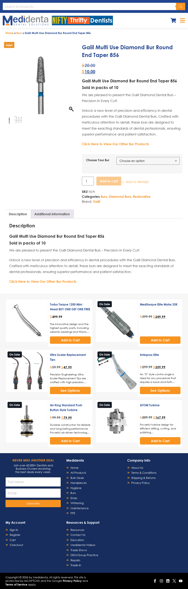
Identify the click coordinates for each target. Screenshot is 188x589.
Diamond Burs (120, 196)
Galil (96, 201)
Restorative (142, 196)
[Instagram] (161, 581)
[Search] (180, 6)
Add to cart (109, 181)
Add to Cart (70, 340)
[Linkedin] (168, 581)
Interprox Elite (149, 354)
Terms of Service (16, 584)
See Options (70, 390)
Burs (19, 33)
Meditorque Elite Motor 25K (159, 304)
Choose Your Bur (97, 160)
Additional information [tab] (52, 214)
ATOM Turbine (150, 405)
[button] (135, 181)
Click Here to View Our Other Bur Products (115, 144)
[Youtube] (180, 581)
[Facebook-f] (155, 581)
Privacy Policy (72, 580)
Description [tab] (18, 214)
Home (10, 33)
